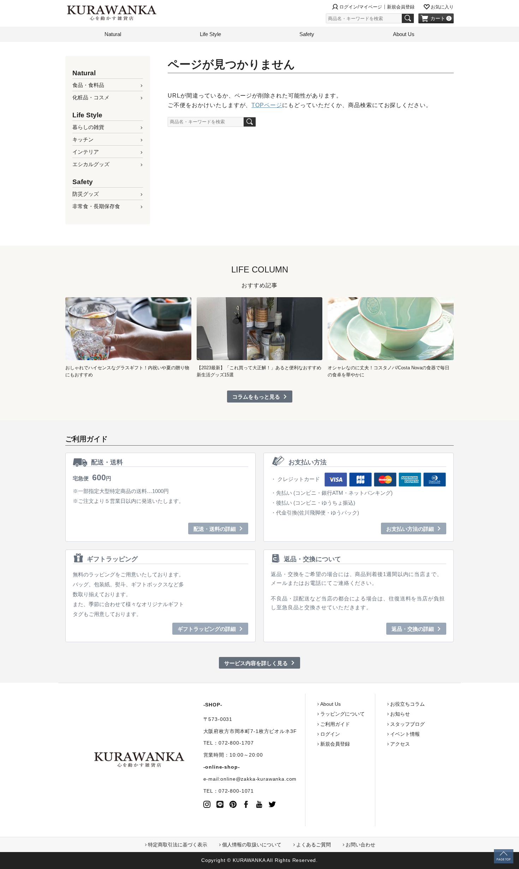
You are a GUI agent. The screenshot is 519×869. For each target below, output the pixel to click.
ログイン (330, 734)
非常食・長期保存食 (96, 206)
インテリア (85, 152)
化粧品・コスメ (90, 97)
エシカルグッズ (90, 164)
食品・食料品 (88, 85)
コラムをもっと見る (256, 397)
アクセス (400, 744)
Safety (306, 34)
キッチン (83, 139)
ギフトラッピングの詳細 (207, 629)
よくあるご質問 (313, 844)
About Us (403, 34)
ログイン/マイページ (360, 7)
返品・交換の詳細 (413, 629)
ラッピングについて (342, 714)
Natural (113, 34)
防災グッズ (85, 194)
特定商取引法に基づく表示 (177, 844)
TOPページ (266, 105)
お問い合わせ (360, 844)
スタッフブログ (407, 724)
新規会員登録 (400, 7)
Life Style (210, 34)
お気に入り (442, 7)
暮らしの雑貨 (88, 127)
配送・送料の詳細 (214, 529)
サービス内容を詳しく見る (256, 663)
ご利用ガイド (335, 724)
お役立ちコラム (407, 704)
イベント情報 (405, 734)
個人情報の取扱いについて (251, 844)
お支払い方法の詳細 (410, 529)
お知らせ (400, 714)
